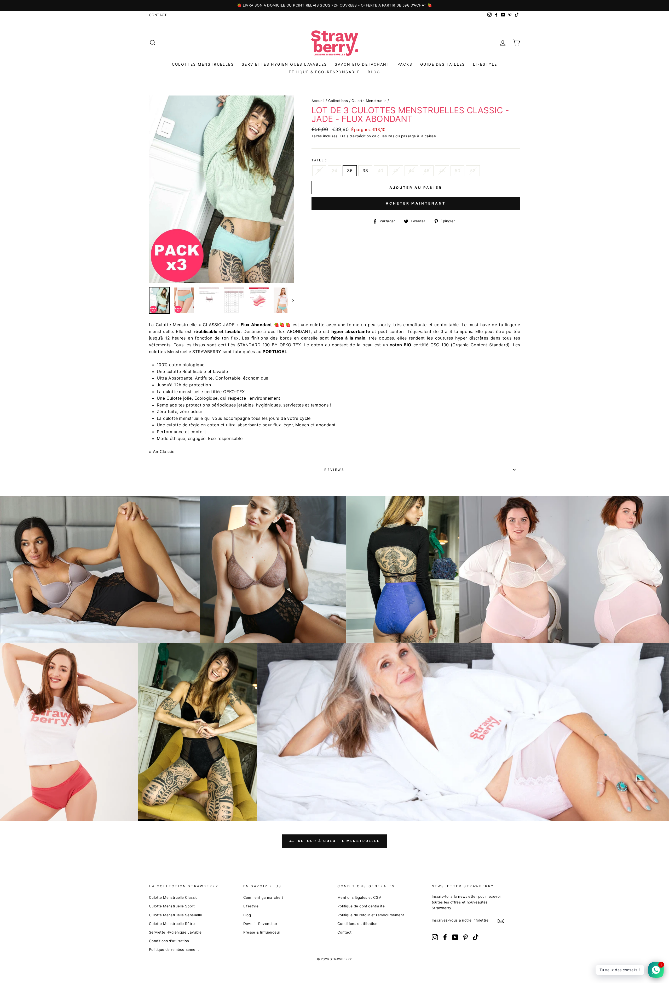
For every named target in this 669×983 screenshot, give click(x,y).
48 (442, 170)
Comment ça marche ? (263, 897)
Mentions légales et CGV (359, 897)
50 (457, 170)
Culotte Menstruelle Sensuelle (175, 915)
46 (426, 170)
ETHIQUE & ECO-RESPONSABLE (324, 72)
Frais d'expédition (355, 136)
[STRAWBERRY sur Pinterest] (465, 937)
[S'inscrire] (501, 920)
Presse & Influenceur (261, 932)
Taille (319, 160)
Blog (247, 915)
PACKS (404, 64)
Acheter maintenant (416, 203)
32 (319, 170)
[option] (334, 5)
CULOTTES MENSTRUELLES (203, 64)
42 (396, 170)
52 (473, 170)
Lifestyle (485, 64)
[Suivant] (290, 300)
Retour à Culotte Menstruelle (338, 841)
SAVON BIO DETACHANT (362, 64)
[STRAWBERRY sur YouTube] (455, 937)
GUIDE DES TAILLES (442, 64)
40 (380, 170)
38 (365, 170)
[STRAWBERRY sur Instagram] (435, 937)
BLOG (374, 72)
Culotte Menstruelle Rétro (172, 924)
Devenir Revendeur (260, 924)
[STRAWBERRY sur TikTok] (475, 937)
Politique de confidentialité (361, 906)
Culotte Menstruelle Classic (173, 897)
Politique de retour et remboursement (370, 915)
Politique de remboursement (174, 949)
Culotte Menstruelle (369, 101)
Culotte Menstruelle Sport (172, 906)
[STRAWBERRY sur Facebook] (445, 937)
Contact (158, 15)
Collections (338, 101)
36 (350, 170)
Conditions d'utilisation (169, 941)
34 (334, 170)
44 (411, 170)
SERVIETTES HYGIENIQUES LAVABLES (284, 64)
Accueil (318, 101)
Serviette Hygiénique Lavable (175, 932)
